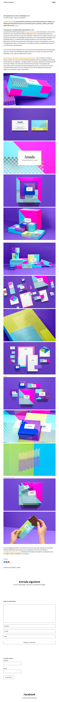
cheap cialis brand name (10, 107)
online (19, 107)
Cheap (17, 26)
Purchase (27, 32)
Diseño (19, 568)
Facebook (29, 695)
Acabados (13, 568)
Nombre (5, 661)
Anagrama (34, 32)
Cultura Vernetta (8, 2)
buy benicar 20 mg (8, 477)
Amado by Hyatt (8, 22)
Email (5, 669)
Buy (4, 58)
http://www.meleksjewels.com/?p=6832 (23, 58)
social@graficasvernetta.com (11, 552)
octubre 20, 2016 (8, 18)
